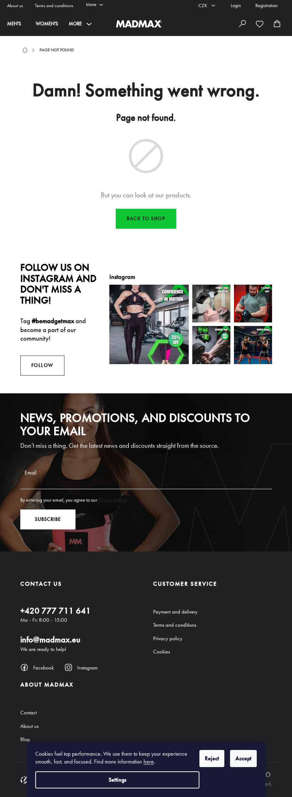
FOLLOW (42, 365)
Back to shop (146, 219)
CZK (203, 5)
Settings (117, 779)
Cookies (161, 651)
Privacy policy (167, 638)
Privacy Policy (112, 500)
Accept (243, 758)
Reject (212, 758)
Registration (266, 5)
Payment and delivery (175, 612)
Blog (25, 739)
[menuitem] (14, 24)
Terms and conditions (54, 5)
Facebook (43, 667)
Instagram (87, 667)
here (149, 761)
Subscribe (48, 519)
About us (15, 5)
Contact (28, 712)
